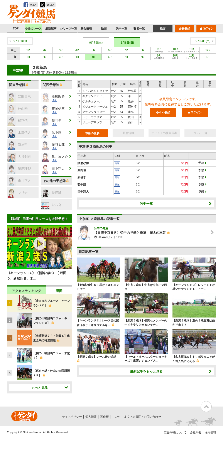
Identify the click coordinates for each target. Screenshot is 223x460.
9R (159, 50)
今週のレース (33, 28)
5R (93, 50)
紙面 (163, 28)
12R (207, 50)
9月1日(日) (20, 41)
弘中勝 (82, 184)
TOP (16, 28)
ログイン (208, 28)
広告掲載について (175, 432)
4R (77, 50)
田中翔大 (83, 191)
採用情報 (210, 432)
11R (191, 50)
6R (110, 50)
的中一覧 (121, 28)
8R (142, 50)
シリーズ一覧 (68, 28)
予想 (201, 163)
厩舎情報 (86, 28)
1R (28, 50)
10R (175, 50)
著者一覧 (139, 28)
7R (126, 50)
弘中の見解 (101, 228)
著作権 (104, 416)
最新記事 (51, 28)
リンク (116, 416)
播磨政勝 (83, 163)
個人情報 (91, 416)
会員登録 (184, 28)
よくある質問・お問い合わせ (142, 416)
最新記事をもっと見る (146, 371)
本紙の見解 (92, 133)
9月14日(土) (203, 41)
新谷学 (82, 177)
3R (61, 50)
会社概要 (195, 432)
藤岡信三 (83, 170)
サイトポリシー (72, 416)
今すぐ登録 (163, 112)
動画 (104, 28)
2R (44, 50)
